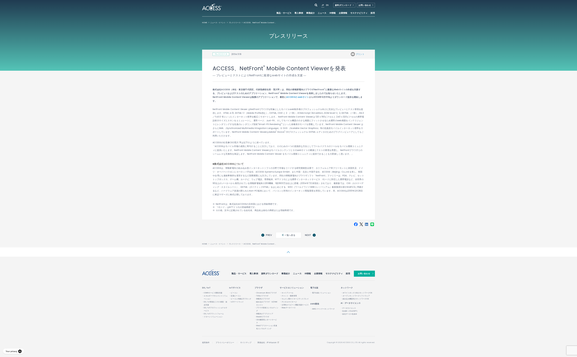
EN (327, 5)
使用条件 (205, 342)
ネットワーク (347, 287)
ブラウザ (259, 287)
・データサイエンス (348, 308)
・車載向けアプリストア (264, 313)
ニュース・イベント (218, 22)
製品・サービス (239, 273)
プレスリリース (235, 22)
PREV (269, 235)
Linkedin (367, 224)
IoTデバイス (235, 287)
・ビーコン (233, 293)
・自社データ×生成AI (349, 314)
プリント (360, 54)
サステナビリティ (334, 273)
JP (323, 5)
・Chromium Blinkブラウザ (266, 293)
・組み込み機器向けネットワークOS (355, 299)
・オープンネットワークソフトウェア (355, 296)
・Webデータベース (288, 307)
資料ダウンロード (343, 5)
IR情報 (308, 273)
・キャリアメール (286, 293)
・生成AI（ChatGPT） (349, 311)
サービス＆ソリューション (292, 287)
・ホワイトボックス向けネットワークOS (356, 293)
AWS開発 (314, 303)
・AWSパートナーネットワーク (322, 309)
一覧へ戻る (289, 235)
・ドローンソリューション (212, 316)
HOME (204, 22)
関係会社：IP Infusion (267, 342)
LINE (372, 224)
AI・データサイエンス (351, 303)
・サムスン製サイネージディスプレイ (294, 299)
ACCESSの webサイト (297, 97)
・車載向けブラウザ (262, 299)
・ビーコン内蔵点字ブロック (240, 299)
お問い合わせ (365, 5)
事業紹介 (285, 273)
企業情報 (318, 273)
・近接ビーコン (235, 296)
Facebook (356, 224)
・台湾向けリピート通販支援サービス (294, 305)
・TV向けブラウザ (262, 296)
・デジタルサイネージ (288, 302)
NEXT (308, 235)
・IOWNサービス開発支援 (212, 293)
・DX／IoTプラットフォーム (213, 313)
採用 (373, 13)
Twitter (361, 224)
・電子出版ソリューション (320, 293)
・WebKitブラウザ (262, 316)
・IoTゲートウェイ (236, 302)
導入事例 (299, 13)
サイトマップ (245, 342)
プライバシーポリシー (225, 342)
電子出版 (314, 287)
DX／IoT (206, 287)
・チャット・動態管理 (288, 296)
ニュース (322, 13)
